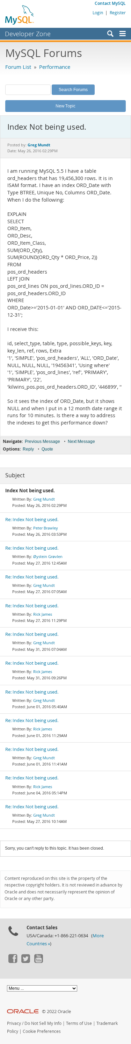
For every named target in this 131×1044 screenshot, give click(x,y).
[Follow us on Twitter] (25, 961)
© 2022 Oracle (56, 1011)
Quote (47, 449)
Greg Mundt (44, 499)
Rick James (42, 614)
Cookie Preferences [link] (42, 1031)
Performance (54, 66)
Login (98, 12)
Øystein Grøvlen (48, 556)
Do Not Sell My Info (42, 1023)
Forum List (18, 66)
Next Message (81, 441)
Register (118, 12)
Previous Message (42, 441)
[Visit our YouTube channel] (38, 961)
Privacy (14, 1023)
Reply (28, 449)
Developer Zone (28, 34)
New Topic (65, 105)
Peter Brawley (45, 528)
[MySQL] (20, 14)
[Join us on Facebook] (12, 961)
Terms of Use (79, 1023)
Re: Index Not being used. (31, 520)
